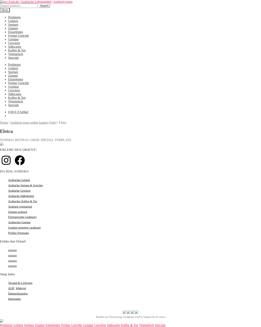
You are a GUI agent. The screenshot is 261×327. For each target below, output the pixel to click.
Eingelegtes (15, 32)
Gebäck (13, 21)
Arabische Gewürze (19, 190)
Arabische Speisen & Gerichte (25, 185)
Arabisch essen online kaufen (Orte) (33, 122)
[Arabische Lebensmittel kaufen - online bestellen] (1, 321)
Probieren (14, 17)
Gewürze (14, 43)
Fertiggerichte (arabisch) (22, 217)
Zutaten (13, 28)
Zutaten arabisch (17, 212)
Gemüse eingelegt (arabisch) (24, 227)
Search (44, 5)
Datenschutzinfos (18, 293)
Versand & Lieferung (20, 283)
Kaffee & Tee (17, 50)
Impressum (14, 298)
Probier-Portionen (18, 233)
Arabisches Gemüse (19, 222)
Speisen (13, 24)
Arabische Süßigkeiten (21, 196)
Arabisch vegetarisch (20, 206)
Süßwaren (14, 46)
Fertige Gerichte (18, 35)
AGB (11, 288)
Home (4, 122)
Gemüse (13, 39)
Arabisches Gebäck (19, 180)
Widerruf (21, 288)
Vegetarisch (15, 54)
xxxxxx (12, 250)
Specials (13, 57)
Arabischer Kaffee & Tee (22, 201)
